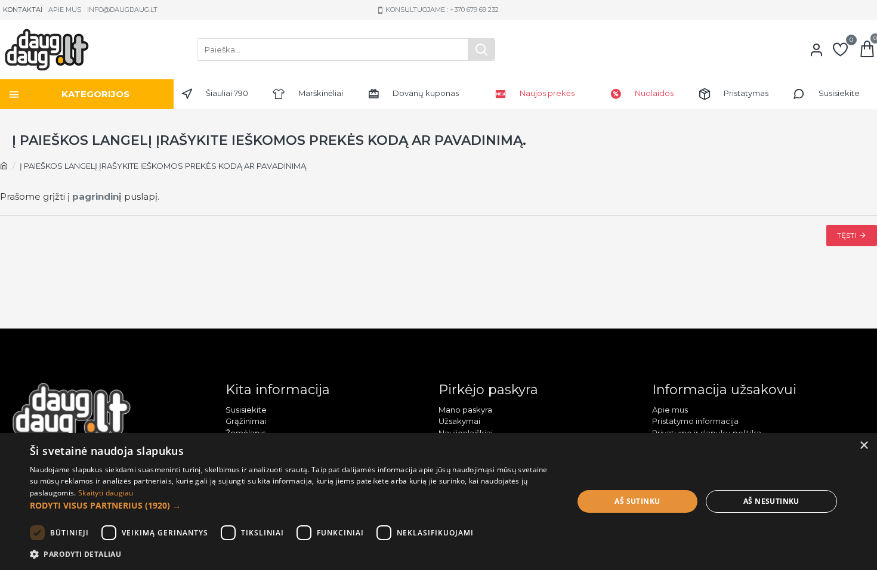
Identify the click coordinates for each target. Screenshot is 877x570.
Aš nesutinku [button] (771, 501)
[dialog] (438, 501)
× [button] (863, 445)
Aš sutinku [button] (637, 501)
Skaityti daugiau (106, 493)
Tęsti (846, 235)
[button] (293, 505)
